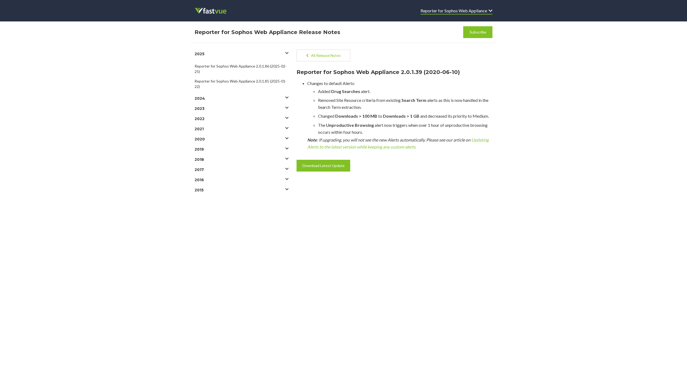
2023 (199, 108)
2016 (199, 179)
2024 (200, 98)
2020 (200, 139)
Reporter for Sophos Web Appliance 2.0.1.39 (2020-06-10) (378, 72)
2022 (199, 118)
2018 (199, 159)
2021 (199, 129)
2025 (199, 53)
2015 (199, 190)
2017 (199, 169)
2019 (199, 149)
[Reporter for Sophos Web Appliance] (214, 11)
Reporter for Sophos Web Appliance (455, 10)
